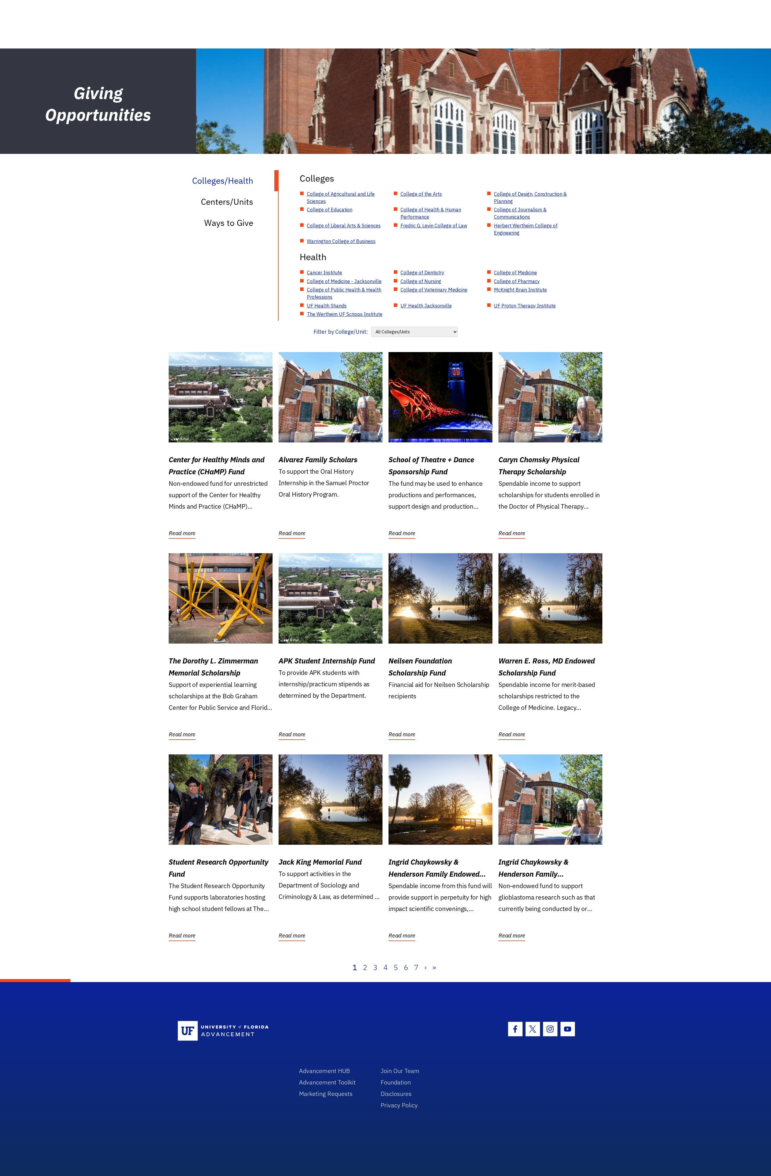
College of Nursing (421, 281)
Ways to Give (228, 222)
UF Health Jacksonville (426, 306)
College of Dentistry (422, 273)
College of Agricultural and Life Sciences (341, 197)
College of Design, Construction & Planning (530, 197)
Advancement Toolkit (327, 1082)
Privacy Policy (399, 1105)
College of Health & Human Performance (431, 213)
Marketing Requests (326, 1094)
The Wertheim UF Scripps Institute (344, 314)
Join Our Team (400, 1071)
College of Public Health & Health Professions (344, 293)
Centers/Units (227, 201)
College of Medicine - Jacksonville (344, 281)
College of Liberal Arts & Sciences (344, 226)
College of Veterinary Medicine (434, 290)
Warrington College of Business (341, 241)
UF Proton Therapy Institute (525, 306)
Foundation (396, 1082)
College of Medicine (515, 273)
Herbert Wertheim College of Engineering (525, 229)
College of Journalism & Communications (520, 213)
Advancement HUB (324, 1071)
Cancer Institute (324, 273)
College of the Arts (421, 194)
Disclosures (396, 1094)
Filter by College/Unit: (341, 331)
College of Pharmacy (517, 281)
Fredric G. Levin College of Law (434, 226)
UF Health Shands (327, 306)
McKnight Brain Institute (520, 290)
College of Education (329, 210)
